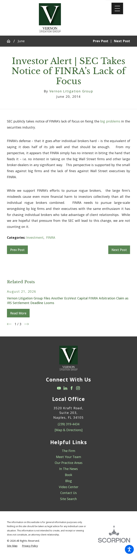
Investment (35, 237)
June (21, 41)
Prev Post (17, 250)
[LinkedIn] (65, 388)
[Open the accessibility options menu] (129, 549)
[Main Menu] (117, 8)
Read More (18, 313)
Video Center (68, 487)
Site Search (68, 499)
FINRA (50, 237)
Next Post (119, 250)
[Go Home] (10, 41)
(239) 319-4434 (68, 424)
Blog (68, 481)
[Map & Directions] (69, 430)
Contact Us (68, 493)
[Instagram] (78, 388)
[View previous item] (9, 324)
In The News (68, 469)
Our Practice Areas (68, 463)
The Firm (68, 451)
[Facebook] (71, 388)
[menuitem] (68, 451)
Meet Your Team (68, 457)
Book (68, 475)
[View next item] (26, 324)
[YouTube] (59, 388)
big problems (110, 121)
